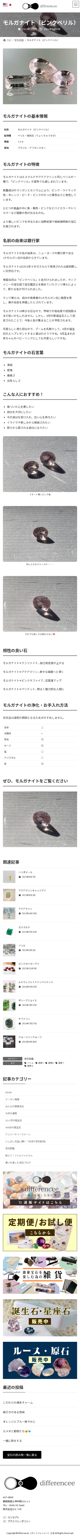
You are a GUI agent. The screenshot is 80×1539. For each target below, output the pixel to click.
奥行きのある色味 (14, 1412)
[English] (5, 4)
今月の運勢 (11, 1113)
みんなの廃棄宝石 (14, 1106)
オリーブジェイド (27, 1000)
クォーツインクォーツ (30, 1037)
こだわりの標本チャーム (18, 1402)
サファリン (24, 1018)
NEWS (8, 1092)
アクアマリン (25, 908)
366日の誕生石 (13, 1127)
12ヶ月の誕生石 (13, 1120)
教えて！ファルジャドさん (19, 1155)
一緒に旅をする (12, 1440)
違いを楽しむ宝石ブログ (18, 1162)
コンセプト (13, 1517)
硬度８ (30, 1066)
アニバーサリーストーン (17, 1134)
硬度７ (61, 1063)
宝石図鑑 (29, 1058)
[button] (22, 1455)
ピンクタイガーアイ (28, 963)
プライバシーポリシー (19, 1521)
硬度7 (41, 1063)
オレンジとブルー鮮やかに (19, 1421)
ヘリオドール (25, 872)
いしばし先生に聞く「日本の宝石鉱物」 (26, 1141)
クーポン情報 (12, 1099)
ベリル (21, 945)
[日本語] (10, 4)
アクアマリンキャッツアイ (32, 890)
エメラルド (24, 927)
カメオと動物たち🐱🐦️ (17, 1431)
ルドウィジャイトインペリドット (35, 982)
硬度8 (51, 1063)
